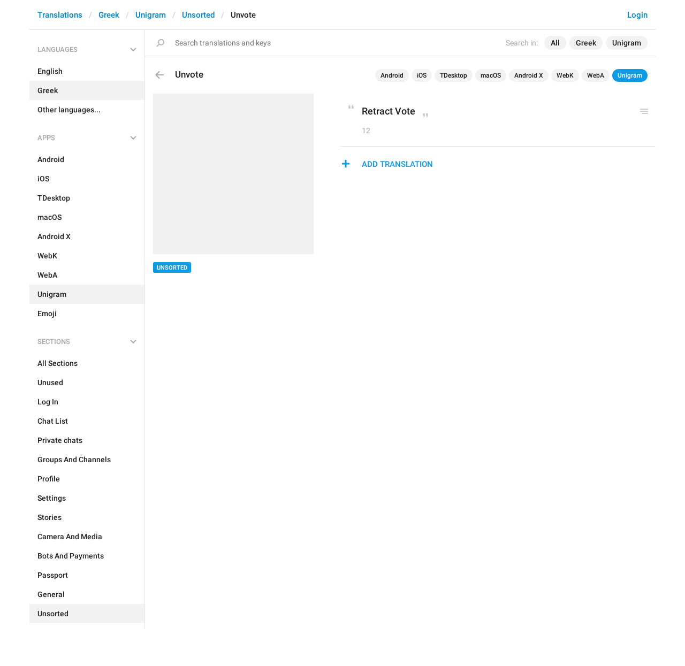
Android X (528, 75)
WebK (565, 75)
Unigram (150, 15)
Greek (108, 15)
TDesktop (453, 75)
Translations (59, 15)
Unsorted (198, 15)
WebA (595, 75)
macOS (491, 75)
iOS (422, 75)
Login (637, 15)
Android (392, 75)
